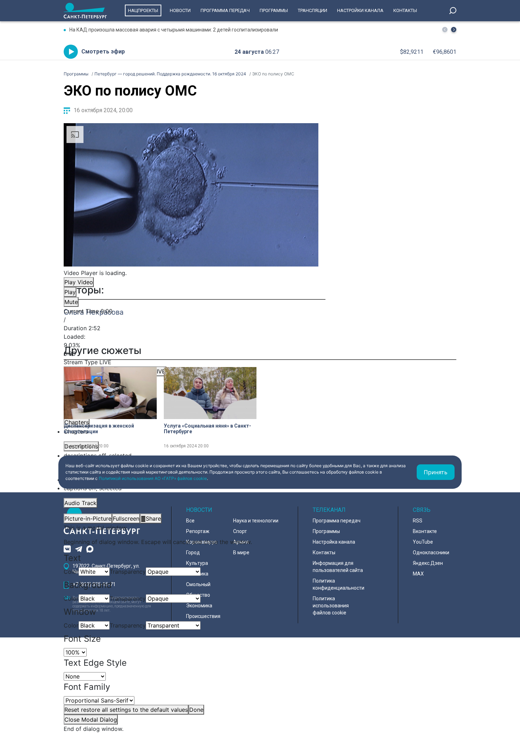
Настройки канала (360, 10)
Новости (180, 10)
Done (196, 709)
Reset (126, 709)
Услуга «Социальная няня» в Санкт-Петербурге (207, 428)
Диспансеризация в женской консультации (99, 428)
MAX (418, 574)
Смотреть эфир (103, 51)
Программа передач (225, 10)
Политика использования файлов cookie (331, 605)
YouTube (423, 542)
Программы (274, 10)
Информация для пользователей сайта (338, 566)
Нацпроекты (143, 10)
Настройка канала (334, 542)
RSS (417, 520)
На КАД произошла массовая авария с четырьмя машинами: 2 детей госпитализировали (173, 30)
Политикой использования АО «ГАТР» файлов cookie (153, 478)
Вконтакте (425, 531)
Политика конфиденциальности (338, 584)
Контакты (405, 10)
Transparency (128, 571)
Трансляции (312, 10)
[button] (453, 29)
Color (71, 571)
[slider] (191, 345)
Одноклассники (431, 552)
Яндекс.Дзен (428, 563)
